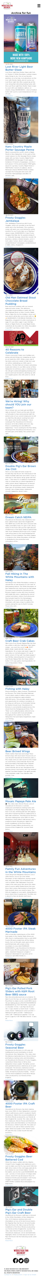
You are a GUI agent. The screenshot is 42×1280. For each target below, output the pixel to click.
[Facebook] (15, 1261)
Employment (18, 1274)
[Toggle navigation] (39, 6)
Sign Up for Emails (30, 1274)
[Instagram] (26, 1261)
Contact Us (8, 1274)
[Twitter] (21, 1262)
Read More (9, 95)
